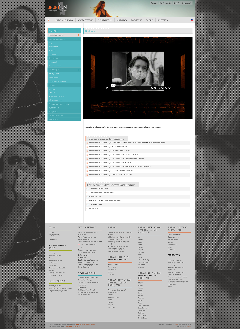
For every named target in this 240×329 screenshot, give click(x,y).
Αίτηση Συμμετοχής (114, 264)
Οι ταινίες (111, 274)
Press (140, 257)
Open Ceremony (143, 260)
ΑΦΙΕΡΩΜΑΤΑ (121, 20)
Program (141, 252)
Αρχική (48, 20)
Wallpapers (172, 284)
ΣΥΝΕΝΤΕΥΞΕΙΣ (136, 20)
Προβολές (52, 54)
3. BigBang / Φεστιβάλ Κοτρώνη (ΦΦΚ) (118, 243)
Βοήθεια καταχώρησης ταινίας (59, 291)
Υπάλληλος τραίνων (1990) (98, 188)
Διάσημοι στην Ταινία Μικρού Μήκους (58, 269)
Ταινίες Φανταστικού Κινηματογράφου (174, 236)
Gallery (110, 302)
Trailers (51, 258)
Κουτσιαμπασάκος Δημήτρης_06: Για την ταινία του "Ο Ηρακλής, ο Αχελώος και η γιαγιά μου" (120, 167)
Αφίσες (170, 287)
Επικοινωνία (187, 3)
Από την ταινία (54, 74)
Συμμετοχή (171, 249)
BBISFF (140, 237)
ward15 (188, 326)
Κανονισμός (112, 267)
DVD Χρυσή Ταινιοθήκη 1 (86, 290)
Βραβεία (52, 50)
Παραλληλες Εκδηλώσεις (116, 251)
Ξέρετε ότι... (53, 265)
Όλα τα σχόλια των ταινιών (86, 252)
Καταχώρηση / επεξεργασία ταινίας (60, 288)
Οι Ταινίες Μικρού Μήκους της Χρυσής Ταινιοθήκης (88, 279)
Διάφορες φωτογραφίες (57, 81)
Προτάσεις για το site (56, 275)
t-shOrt (177, 324)
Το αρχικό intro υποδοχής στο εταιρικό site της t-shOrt (178, 278)
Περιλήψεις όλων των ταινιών (87, 250)
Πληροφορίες (112, 269)
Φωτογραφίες (54, 70)
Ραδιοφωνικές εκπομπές (57, 273)
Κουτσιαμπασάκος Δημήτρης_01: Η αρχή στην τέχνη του (108, 146)
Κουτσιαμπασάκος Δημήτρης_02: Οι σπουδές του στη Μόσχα (109, 150)
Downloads (142, 265)
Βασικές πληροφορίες (57, 39)
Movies (110, 295)
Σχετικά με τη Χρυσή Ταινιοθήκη (88, 282)
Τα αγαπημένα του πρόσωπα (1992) (101, 192)
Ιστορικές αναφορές (55, 260)
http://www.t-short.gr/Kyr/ (73, 326)
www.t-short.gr (80, 324)
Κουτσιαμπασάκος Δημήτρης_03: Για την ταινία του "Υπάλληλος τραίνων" (113, 154)
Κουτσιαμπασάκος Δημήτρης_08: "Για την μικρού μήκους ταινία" (110, 175)
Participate (111, 307)
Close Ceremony (143, 262)
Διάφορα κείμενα (55, 66)
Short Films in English (192, 20)
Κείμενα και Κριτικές (56, 96)
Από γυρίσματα (54, 77)
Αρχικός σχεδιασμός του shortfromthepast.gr (176, 273)
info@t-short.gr (90, 324)
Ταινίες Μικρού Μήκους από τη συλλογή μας (88, 233)
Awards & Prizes (113, 297)
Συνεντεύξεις (82, 287)
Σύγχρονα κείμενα (55, 100)
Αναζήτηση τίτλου (55, 286)
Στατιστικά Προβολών (175, 260)
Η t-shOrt (177, 3)
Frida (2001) (93, 208)
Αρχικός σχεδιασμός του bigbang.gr (176, 269)
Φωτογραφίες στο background (178, 282)
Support (110, 305)
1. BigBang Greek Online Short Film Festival (120, 233)
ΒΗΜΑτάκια (53, 263)
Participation (142, 315)
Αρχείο (170, 247)
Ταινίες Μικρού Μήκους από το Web (90, 242)
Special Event (142, 318)
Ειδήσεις (154, 3)
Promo (140, 255)
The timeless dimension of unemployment (117, 291)
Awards (140, 242)
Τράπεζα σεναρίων (55, 255)
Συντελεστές (53, 47)
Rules (110, 300)
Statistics (141, 267)
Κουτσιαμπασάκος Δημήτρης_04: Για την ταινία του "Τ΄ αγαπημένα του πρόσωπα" (116, 158)
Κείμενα (52, 85)
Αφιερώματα (82, 285)
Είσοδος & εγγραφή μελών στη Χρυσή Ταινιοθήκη (88, 266)
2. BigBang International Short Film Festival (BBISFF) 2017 (119, 238)
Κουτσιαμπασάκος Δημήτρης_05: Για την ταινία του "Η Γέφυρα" (110, 162)
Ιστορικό (52, 93)
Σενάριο (52, 89)
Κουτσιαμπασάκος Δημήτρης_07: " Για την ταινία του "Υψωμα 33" (111, 171)
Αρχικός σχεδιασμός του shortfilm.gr (176, 264)
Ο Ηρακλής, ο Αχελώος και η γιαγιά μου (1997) (104, 200)
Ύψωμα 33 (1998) (95, 204)
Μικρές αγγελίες (165, 3)
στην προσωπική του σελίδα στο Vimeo (147, 127)
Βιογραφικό (53, 62)
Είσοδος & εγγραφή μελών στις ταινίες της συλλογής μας (88, 261)
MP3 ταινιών (82, 257)
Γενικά (51, 43)
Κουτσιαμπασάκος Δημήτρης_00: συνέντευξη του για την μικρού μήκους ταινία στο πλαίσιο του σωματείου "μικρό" (127, 142)
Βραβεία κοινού (173, 239)
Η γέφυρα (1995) (95, 196)
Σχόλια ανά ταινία (83, 255)
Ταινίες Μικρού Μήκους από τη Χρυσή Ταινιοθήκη (88, 238)
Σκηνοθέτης (53, 58)
